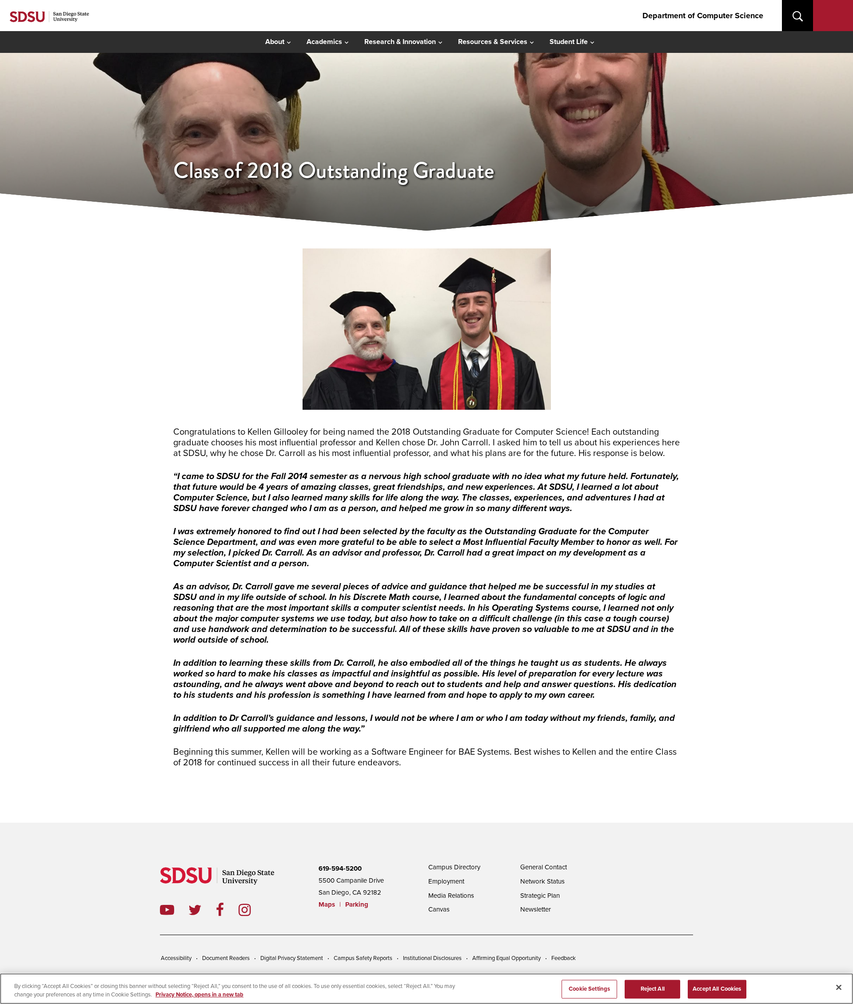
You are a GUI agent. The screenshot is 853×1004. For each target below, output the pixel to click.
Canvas (439, 909)
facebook (227, 910)
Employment (446, 881)
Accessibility (176, 958)
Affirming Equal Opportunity (506, 958)
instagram (252, 910)
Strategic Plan (540, 896)
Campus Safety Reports (363, 958)
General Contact (543, 867)
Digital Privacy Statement (291, 958)
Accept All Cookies (717, 988)
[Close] (839, 987)
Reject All (653, 988)
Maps (327, 904)
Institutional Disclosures (432, 958)
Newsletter (535, 909)
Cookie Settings (589, 988)
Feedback (563, 958)
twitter (202, 910)
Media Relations (451, 896)
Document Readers (226, 958)
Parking (356, 904)
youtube (167, 910)
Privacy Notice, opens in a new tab (199, 994)
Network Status (542, 881)
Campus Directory (454, 867)
